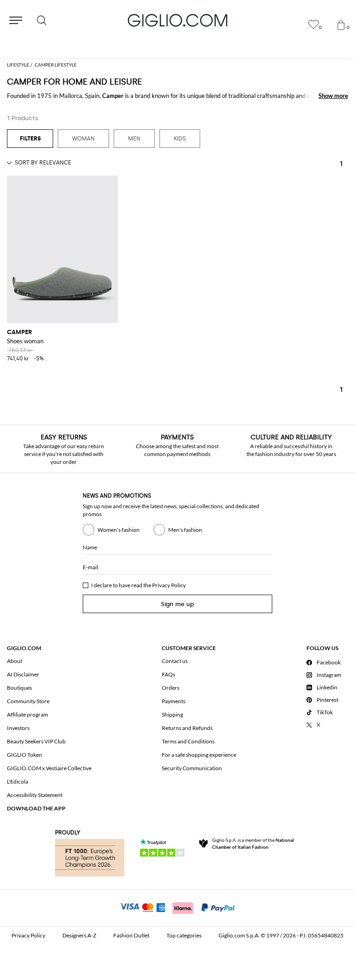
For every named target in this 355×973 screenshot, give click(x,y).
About (14, 660)
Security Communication (192, 768)
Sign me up (177, 604)
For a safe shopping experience (199, 754)
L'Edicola (17, 781)
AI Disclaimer (23, 674)
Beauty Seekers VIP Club (36, 741)
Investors (18, 727)
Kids (180, 138)
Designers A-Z (79, 935)
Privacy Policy (169, 585)
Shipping (172, 714)
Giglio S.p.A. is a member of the (253, 843)
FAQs (168, 674)
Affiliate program (27, 714)
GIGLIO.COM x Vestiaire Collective (49, 768)
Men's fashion (185, 529)
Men (134, 138)
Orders (170, 687)
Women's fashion (119, 529)
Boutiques (19, 687)
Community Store (28, 701)
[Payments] (177, 907)
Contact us (175, 660)
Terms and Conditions (188, 741)
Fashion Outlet (131, 935)
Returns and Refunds (187, 727)
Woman (83, 138)
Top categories (184, 935)
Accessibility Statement (34, 794)
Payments (173, 701)
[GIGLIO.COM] (177, 20)
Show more (333, 95)
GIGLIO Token (24, 754)
